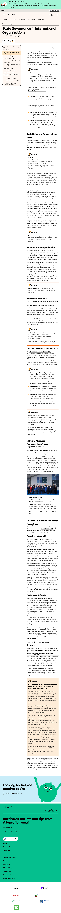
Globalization (31, 147)
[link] (53, 48)
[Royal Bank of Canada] (44, 901)
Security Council (43, 464)
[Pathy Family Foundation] (44, 888)
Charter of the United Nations (38, 549)
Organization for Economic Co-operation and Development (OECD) (40, 654)
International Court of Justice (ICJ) (40, 305)
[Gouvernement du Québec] (16, 888)
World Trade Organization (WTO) (37, 650)
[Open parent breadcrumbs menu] (17, 19)
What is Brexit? (31, 638)
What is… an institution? (48, 343)
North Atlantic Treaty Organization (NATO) (42, 450)
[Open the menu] (4, 14)
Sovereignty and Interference (37, 91)
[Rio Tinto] (16, 896)
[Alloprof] (10, 14)
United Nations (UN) (36, 307)
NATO (10, 23)
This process (30, 262)
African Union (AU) (45, 662)
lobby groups (46, 57)
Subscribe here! (9, 832)
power (4, 23)
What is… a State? (43, 107)
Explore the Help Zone (12, 793)
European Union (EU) (33, 530)
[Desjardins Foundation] (16, 901)
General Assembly (34, 563)
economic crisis (31, 186)
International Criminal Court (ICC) (39, 351)
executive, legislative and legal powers (45, 605)
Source (31, 504)
